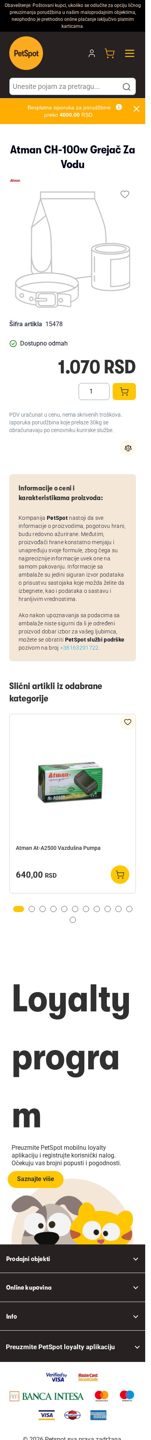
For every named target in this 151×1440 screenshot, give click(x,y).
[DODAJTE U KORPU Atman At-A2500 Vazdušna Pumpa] (120, 874)
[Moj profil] (92, 53)
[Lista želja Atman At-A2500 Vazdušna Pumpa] (128, 722)
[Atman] (15, 180)
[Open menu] (130, 53)
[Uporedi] (128, 448)
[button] (126, 87)
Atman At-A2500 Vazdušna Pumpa (58, 848)
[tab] (18, 909)
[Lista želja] (125, 194)
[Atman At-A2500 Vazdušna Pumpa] (72, 780)
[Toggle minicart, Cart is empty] (109, 53)
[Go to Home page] (26, 53)
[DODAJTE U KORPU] (124, 391)
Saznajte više (35, 1179)
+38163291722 (79, 648)
